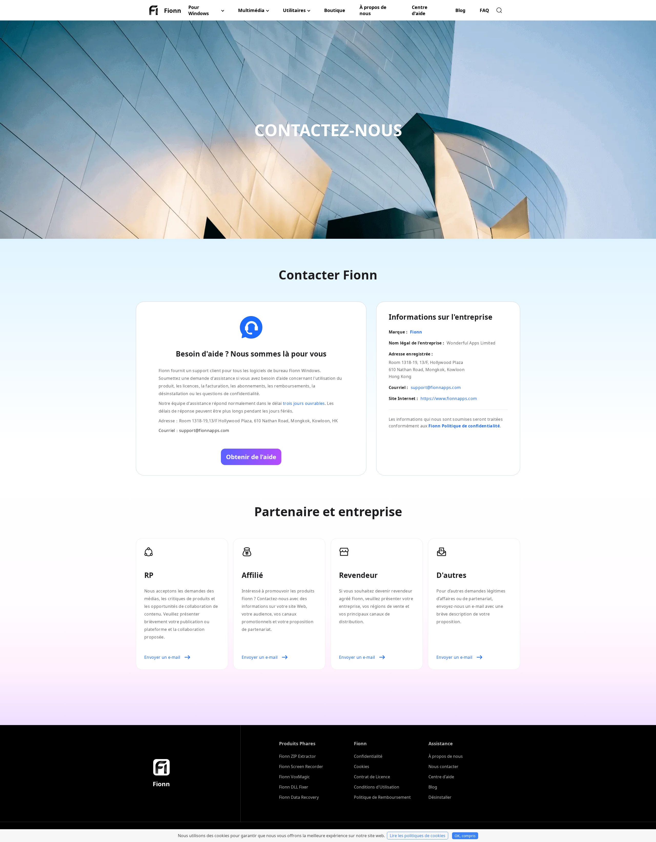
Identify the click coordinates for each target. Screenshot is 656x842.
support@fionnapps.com (436, 387)
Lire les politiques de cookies (417, 835)
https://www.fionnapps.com (449, 398)
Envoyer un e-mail (162, 657)
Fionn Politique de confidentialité (464, 426)
